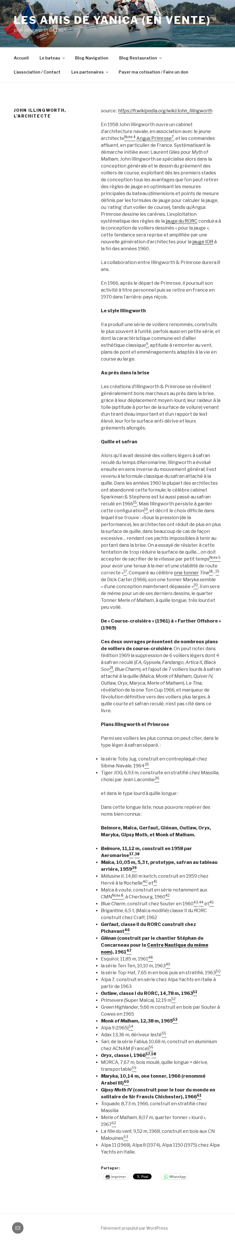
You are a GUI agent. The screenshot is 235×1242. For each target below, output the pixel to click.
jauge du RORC (181, 221)
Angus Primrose (154, 138)
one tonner (186, 572)
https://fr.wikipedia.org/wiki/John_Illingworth (165, 110)
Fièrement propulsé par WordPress (134, 1228)
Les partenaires (87, 72)
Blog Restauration (138, 57)
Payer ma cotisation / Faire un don (153, 72)
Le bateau (50, 57)
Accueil (21, 57)
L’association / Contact (37, 72)
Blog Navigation (91, 57)
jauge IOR (202, 241)
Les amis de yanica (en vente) (112, 20)
